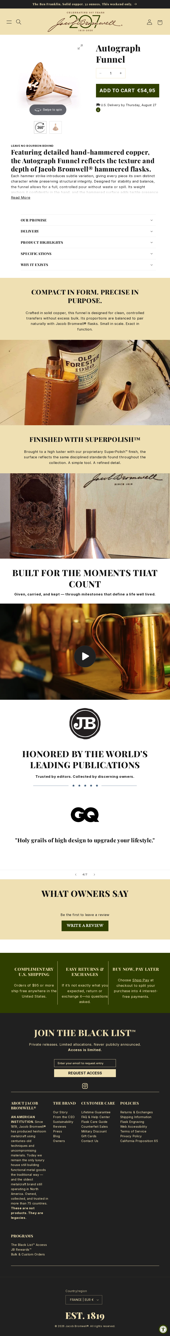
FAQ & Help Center (95, 1117)
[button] (9, 22)
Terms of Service (133, 1131)
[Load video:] (85, 652)
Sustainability (63, 1122)
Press (57, 1131)
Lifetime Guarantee (96, 1112)
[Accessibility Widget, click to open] (163, 1329)
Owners (59, 1141)
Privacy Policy (131, 1136)
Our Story (60, 1112)
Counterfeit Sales (94, 1126)
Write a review (85, 925)
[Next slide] (94, 874)
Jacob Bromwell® (77, 1326)
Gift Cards (89, 1136)
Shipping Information (136, 1117)
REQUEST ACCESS (85, 1073)
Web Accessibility (133, 1126)
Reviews (59, 1126)
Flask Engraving (132, 1122)
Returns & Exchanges (136, 1112)
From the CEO (64, 1117)
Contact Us (89, 1141)
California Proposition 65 (139, 1141)
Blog (56, 1136)
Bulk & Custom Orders (28, 1254)
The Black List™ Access (29, 1245)
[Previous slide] (75, 874)
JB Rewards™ (21, 1249)
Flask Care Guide (94, 1122)
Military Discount (94, 1131)
